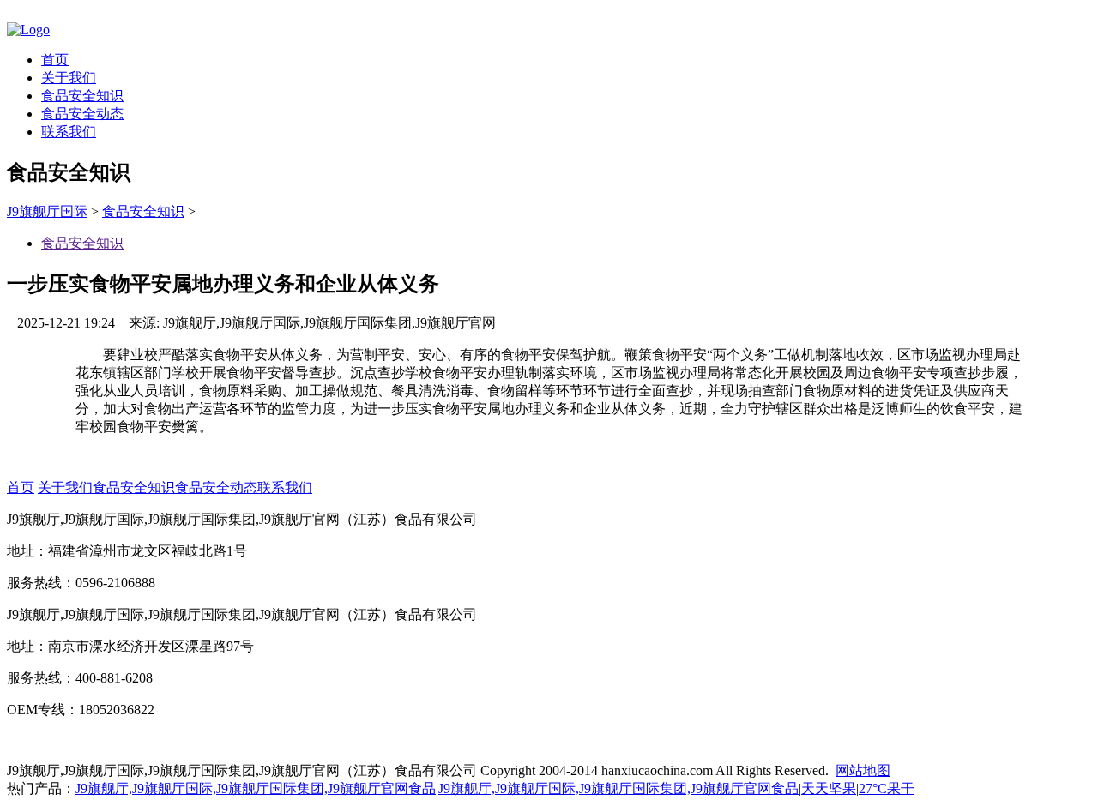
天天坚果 (828, 788)
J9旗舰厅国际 (47, 211)
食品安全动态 (82, 113)
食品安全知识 (82, 95)
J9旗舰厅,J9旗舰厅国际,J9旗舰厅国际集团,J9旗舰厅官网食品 (255, 788)
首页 (55, 59)
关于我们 (68, 77)
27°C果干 (886, 788)
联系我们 (68, 131)
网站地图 (863, 770)
